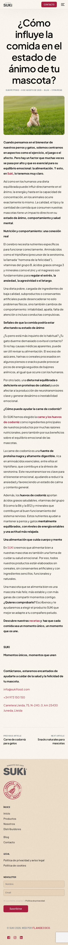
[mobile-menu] (62, 4)
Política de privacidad (35, 900)
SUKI (10, 547)
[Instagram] (15, 937)
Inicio (6, 813)
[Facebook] (9, 937)
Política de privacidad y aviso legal (23, 860)
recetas (34, 620)
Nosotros (9, 823)
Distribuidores (12, 829)
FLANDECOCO (41, 927)
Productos (9, 818)
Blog (46, 90)
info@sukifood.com (16, 689)
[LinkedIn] (21, 937)
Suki (10, 173)
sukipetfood (12, 90)
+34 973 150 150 (14, 697)
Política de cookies (14, 865)
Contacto (9, 842)
